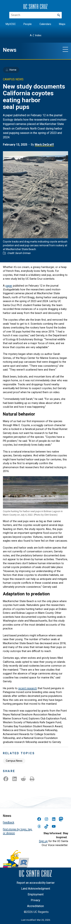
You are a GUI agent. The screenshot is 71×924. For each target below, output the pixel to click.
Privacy (35, 900)
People (27, 24)
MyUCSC (11, 24)
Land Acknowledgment (35, 888)
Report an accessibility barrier (36, 882)
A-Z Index (35, 35)
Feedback (8, 822)
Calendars (45, 24)
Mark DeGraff (44, 144)
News (9, 50)
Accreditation (35, 906)
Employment (36, 894)
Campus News (14, 760)
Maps (62, 24)
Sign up (43, 841)
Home (12, 69)
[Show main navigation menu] (65, 49)
